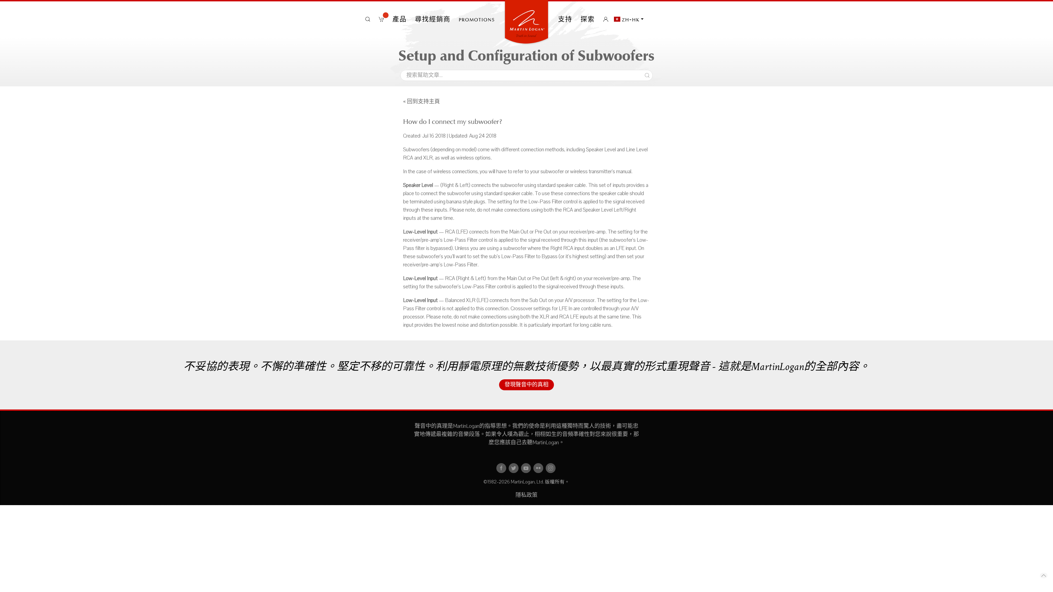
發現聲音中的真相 (526, 384)
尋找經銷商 (433, 19)
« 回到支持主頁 (421, 101)
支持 (565, 19)
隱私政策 (526, 495)
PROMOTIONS (477, 19)
